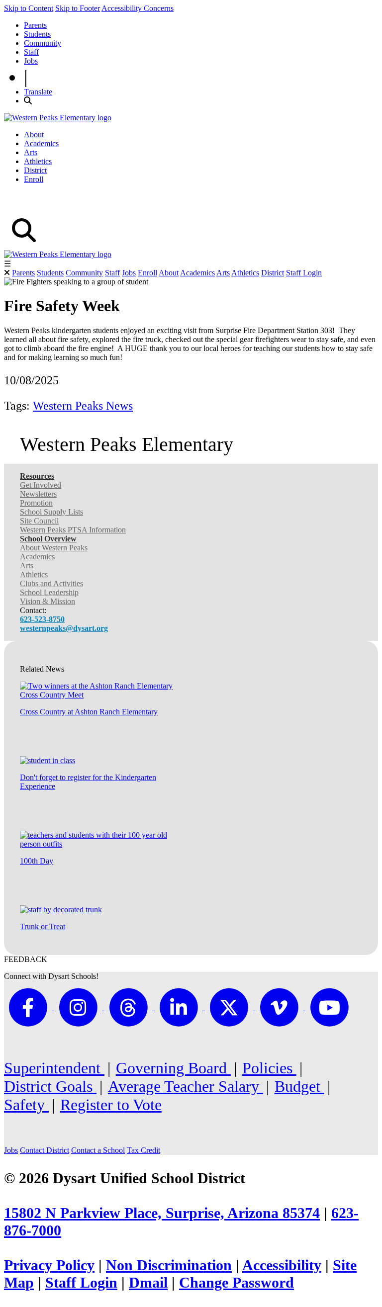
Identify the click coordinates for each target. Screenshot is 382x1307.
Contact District (44, 1150)
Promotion (36, 503)
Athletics (38, 161)
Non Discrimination (169, 1265)
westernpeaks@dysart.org (64, 628)
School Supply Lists (51, 512)
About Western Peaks (54, 547)
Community (42, 43)
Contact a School (98, 1150)
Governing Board (173, 1068)
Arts (30, 152)
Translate (38, 91)
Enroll (33, 179)
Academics (41, 143)
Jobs (31, 61)
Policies (269, 1068)
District (35, 170)
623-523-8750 (42, 619)
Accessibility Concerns (137, 8)
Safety (26, 1105)
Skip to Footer (77, 8)
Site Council (39, 521)
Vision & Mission (47, 601)
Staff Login (304, 272)
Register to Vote (111, 1105)
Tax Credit (143, 1150)
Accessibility (281, 1265)
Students (37, 34)
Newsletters (38, 494)
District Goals (50, 1086)
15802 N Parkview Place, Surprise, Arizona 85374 (162, 1213)
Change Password (236, 1282)
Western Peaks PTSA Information (73, 529)
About (34, 134)
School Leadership (49, 592)
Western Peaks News (83, 405)
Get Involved (40, 485)
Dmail (148, 1282)
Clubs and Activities (51, 583)
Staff (31, 52)
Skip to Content (28, 8)
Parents (35, 25)
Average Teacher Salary (185, 1086)
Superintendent (54, 1068)
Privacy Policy (49, 1265)
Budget (299, 1086)
